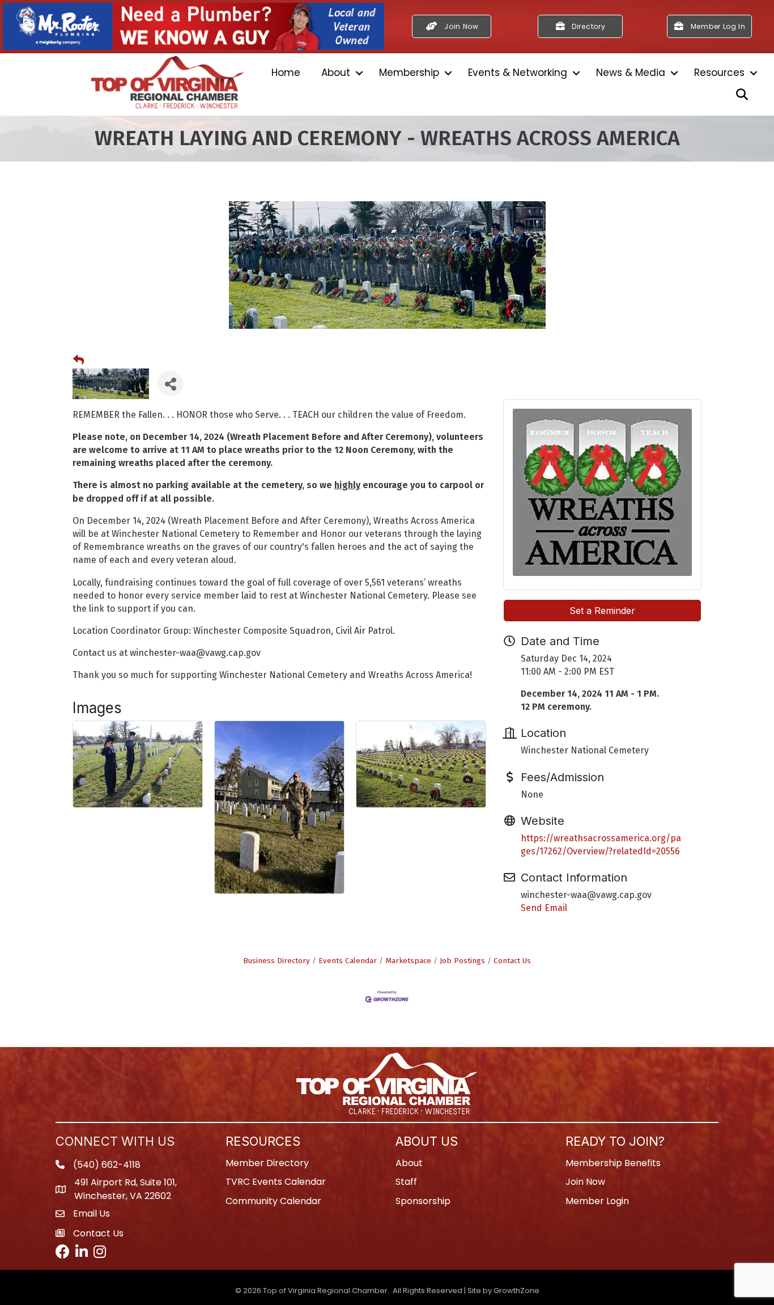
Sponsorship (422, 1200)
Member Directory (267, 1163)
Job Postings (462, 960)
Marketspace (408, 960)
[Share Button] (170, 383)
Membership (409, 72)
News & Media (630, 72)
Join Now (585, 1181)
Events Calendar (347, 960)
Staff (406, 1181)
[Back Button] (78, 360)
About (335, 72)
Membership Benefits (613, 1163)
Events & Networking (517, 72)
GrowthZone (516, 1290)
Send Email (544, 908)
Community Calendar (273, 1200)
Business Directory (276, 960)
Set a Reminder (602, 610)
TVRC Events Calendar (276, 1181)
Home (285, 72)
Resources (719, 72)
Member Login (597, 1200)
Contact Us (512, 960)
